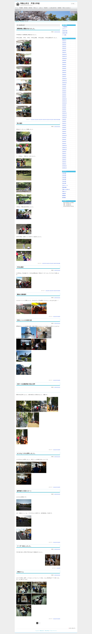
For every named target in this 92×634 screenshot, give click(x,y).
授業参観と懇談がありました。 (26, 28)
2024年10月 (64, 82)
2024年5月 (64, 92)
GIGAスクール (18, 9)
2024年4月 (64, 94)
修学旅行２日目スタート (24, 491)
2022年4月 (64, 129)
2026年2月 (64, 50)
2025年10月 (64, 58)
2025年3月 (64, 72)
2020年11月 (64, 147)
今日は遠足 (20, 267)
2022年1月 (64, 133)
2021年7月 (64, 137)
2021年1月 (64, 143)
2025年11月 (64, 56)
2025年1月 (64, 76)
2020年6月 (64, 155)
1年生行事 (32, 119)
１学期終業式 (64, 26)
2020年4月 (64, 159)
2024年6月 (64, 90)
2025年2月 (64, 74)
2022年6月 (64, 125)
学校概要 (21, 7)
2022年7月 (64, 123)
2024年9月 (64, 84)
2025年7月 (64, 64)
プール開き (64, 34)
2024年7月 (64, 88)
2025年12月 (64, 54)
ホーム (16, 7)
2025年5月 (64, 68)
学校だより (35, 7)
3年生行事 (40, 119)
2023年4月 (64, 111)
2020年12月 (64, 145)
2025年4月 (64, 70)
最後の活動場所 (21, 294)
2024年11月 (64, 80)
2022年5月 (64, 127)
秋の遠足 (19, 123)
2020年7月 (64, 153)
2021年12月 (64, 135)
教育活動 (25, 7)
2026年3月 (64, 48)
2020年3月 (64, 161)
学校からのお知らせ (66, 7)
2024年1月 (64, 96)
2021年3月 (64, 141)
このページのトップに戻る (72, 628)
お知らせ (41, 7)
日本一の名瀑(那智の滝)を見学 (26, 384)
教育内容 (30, 7)
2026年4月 (64, 46)
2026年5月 (64, 44)
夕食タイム (20, 572)
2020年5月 (64, 157)
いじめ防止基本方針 (53, 7)
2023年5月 (64, 109)
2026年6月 (64, 42)
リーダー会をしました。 (24, 546)
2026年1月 (64, 52)
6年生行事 (51, 119)
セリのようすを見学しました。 (26, 453)
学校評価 (45, 7)
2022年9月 (64, 119)
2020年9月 (64, 151)
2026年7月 (64, 40)
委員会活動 (64, 187)
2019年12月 (64, 165)
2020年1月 (64, 163)
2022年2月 (64, 131)
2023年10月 (64, 103)
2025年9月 (64, 60)
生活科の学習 (64, 30)
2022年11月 (64, 115)
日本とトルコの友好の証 (24, 320)
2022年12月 (64, 113)
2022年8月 (64, 121)
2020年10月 (64, 149)
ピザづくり (64, 28)
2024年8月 (64, 86)
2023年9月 (64, 105)
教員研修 (59, 7)
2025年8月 (64, 62)
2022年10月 (64, 117)
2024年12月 (64, 78)
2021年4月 (64, 139)
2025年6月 (64, 66)
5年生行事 (48, 119)
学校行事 (55, 119)
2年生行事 (36, 119)
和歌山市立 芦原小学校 (30, 3)
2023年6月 (64, 107)
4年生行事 (44, 119)
